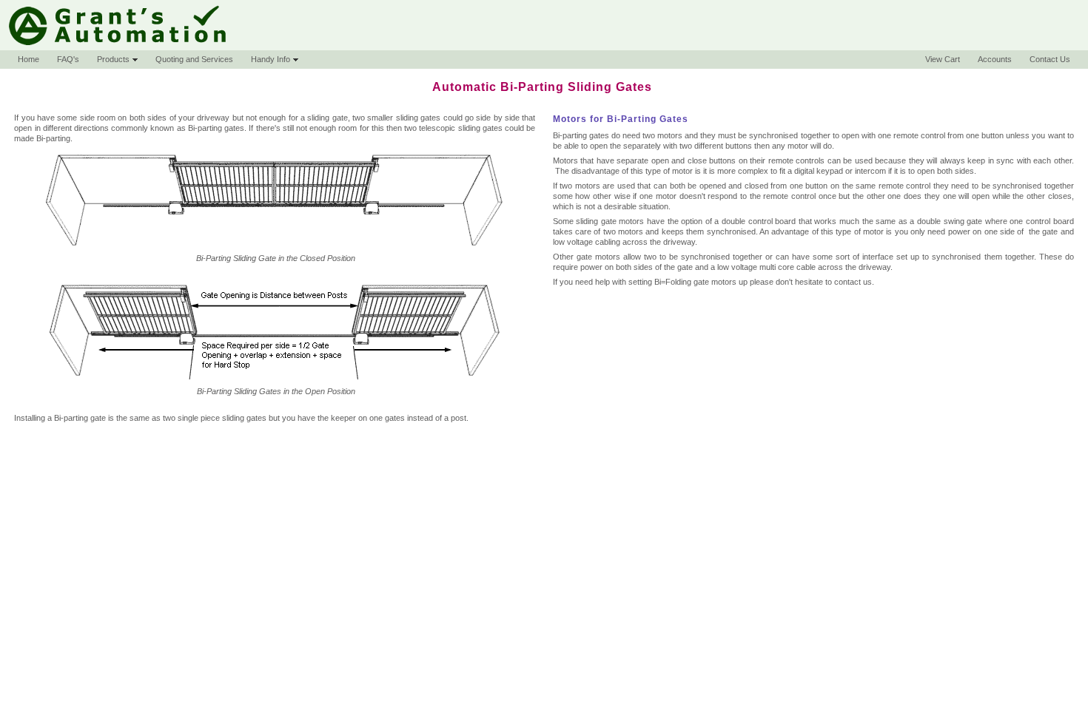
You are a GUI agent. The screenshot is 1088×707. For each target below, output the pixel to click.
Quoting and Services (194, 59)
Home (28, 59)
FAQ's (68, 59)
